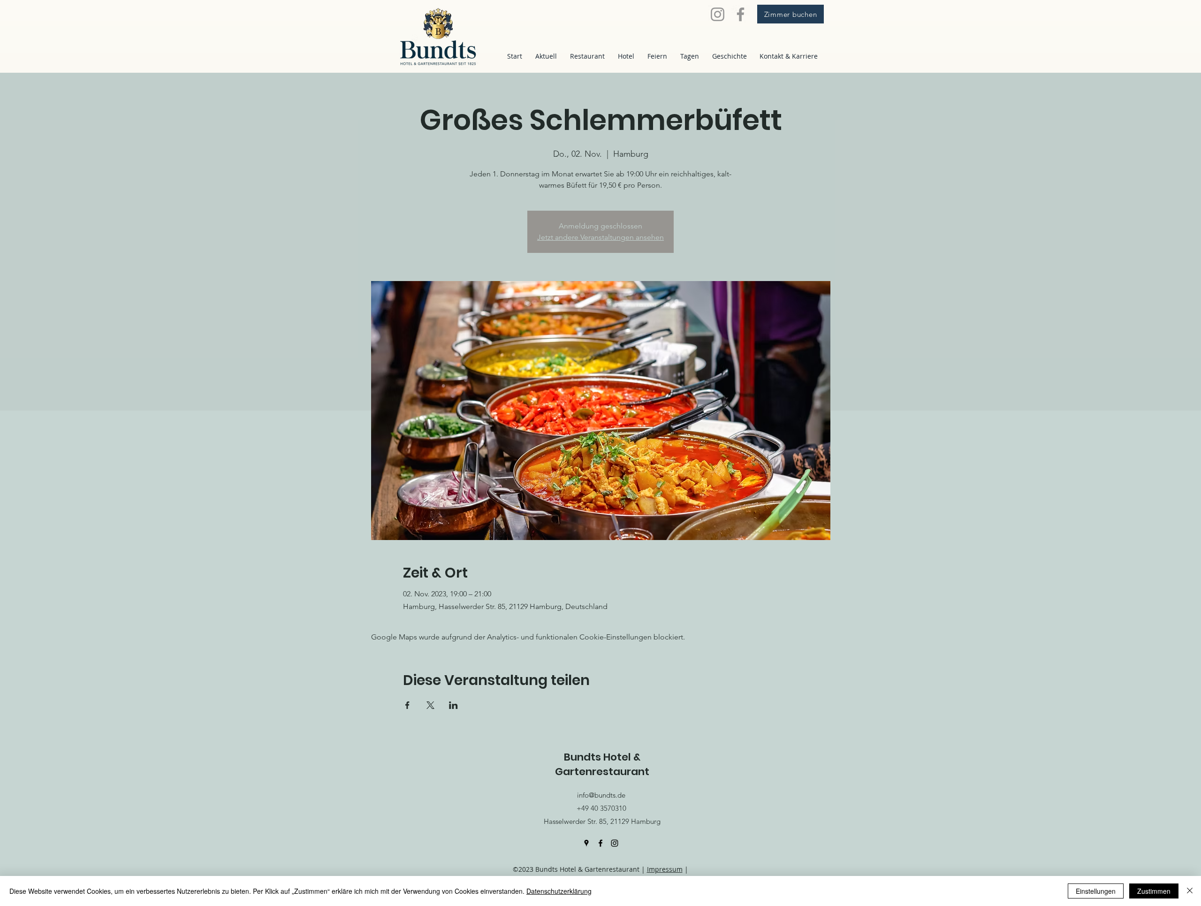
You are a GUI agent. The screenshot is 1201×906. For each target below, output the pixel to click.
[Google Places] (586, 843)
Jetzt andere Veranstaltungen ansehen (600, 237)
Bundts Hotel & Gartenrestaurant (602, 764)
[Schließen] (1189, 890)
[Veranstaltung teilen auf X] (430, 705)
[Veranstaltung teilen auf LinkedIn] (453, 705)
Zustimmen (1154, 891)
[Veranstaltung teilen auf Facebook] (407, 705)
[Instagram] (717, 14)
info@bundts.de (601, 795)
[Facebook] (740, 14)
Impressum (665, 869)
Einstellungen (1096, 891)
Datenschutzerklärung (559, 891)
